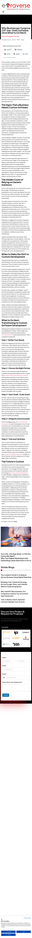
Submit (5, 695)
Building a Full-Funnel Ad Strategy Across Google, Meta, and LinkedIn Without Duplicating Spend (14, 584)
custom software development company (16, 375)
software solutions (7, 335)
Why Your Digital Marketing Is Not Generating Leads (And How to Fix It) (16, 559)
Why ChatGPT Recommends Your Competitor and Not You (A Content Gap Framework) (14, 593)
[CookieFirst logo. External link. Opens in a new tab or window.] (1, 919)
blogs (22, 40)
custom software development (13, 454)
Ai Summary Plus (12, 57)
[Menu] (3, 11)
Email (4, 666)
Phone (4, 674)
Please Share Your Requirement (12, 682)
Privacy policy (27, 918)
